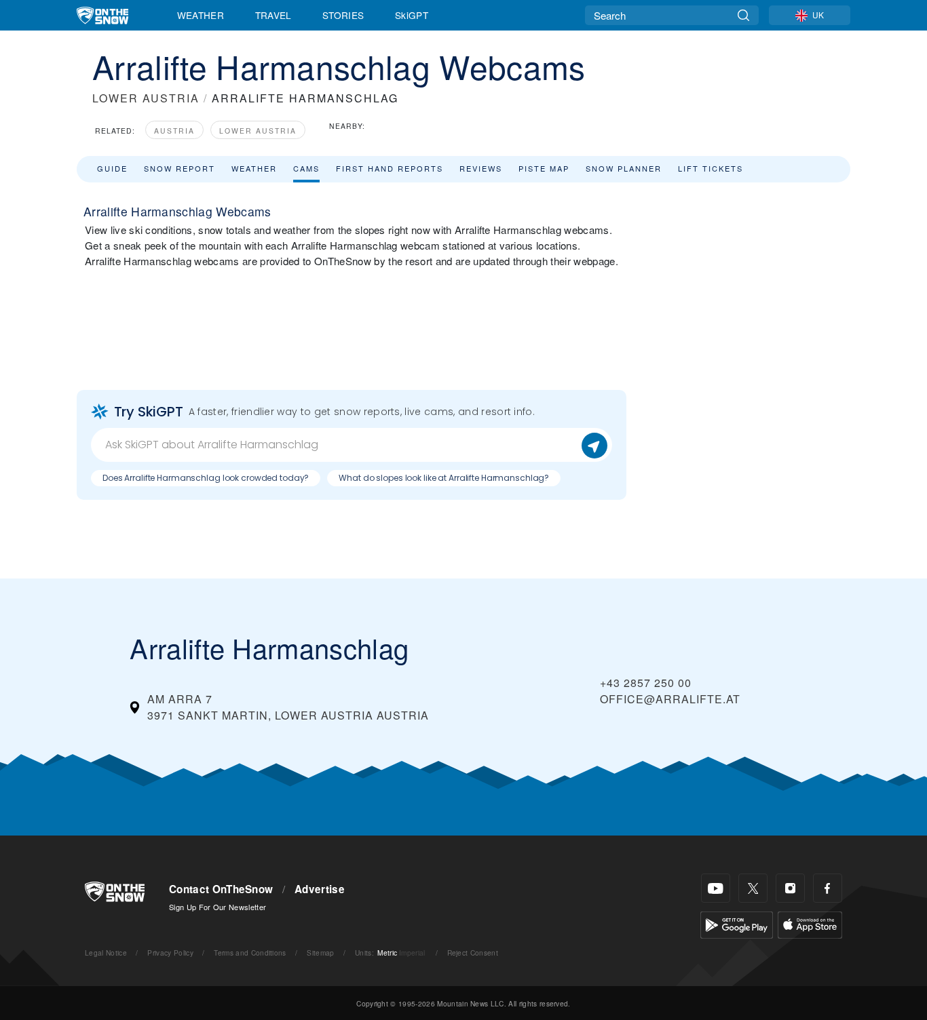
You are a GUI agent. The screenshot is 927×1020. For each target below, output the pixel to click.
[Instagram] (790, 888)
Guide (112, 168)
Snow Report (179, 168)
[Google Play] (736, 923)
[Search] (743, 15)
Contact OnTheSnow (221, 889)
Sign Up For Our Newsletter (217, 906)
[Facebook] (827, 888)
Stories (343, 15)
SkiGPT (411, 15)
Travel (273, 15)
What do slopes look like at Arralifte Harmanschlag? (444, 478)
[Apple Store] (810, 923)
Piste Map (543, 168)
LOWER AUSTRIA (146, 98)
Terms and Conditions (250, 952)
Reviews (480, 168)
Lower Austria (258, 130)
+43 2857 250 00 (646, 682)
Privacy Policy (170, 952)
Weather (200, 15)
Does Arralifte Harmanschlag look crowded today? (205, 478)
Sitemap (320, 952)
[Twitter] (753, 888)
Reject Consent (472, 952)
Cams (306, 168)
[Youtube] (715, 888)
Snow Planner (624, 168)
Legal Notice (106, 952)
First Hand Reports (389, 168)
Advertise (320, 889)
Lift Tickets (710, 168)
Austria (174, 130)
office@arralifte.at (670, 699)
